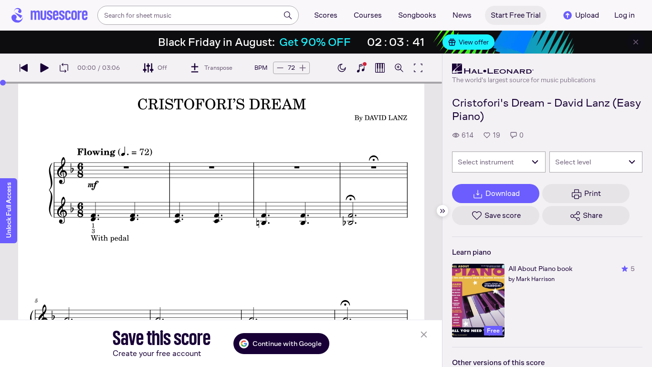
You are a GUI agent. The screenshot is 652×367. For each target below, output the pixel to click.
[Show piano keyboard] (360, 67)
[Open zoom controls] (399, 67)
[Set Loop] (64, 67)
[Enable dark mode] (341, 67)
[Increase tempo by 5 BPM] (302, 68)
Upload (587, 15)
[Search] (287, 15)
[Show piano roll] (379, 67)
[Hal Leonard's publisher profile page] (524, 69)
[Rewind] (23, 67)
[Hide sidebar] (442, 210)
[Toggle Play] (43, 67)
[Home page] (49, 15)
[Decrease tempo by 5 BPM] (280, 68)
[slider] (3, 83)
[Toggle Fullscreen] (418, 67)
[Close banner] (635, 42)
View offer (474, 42)
